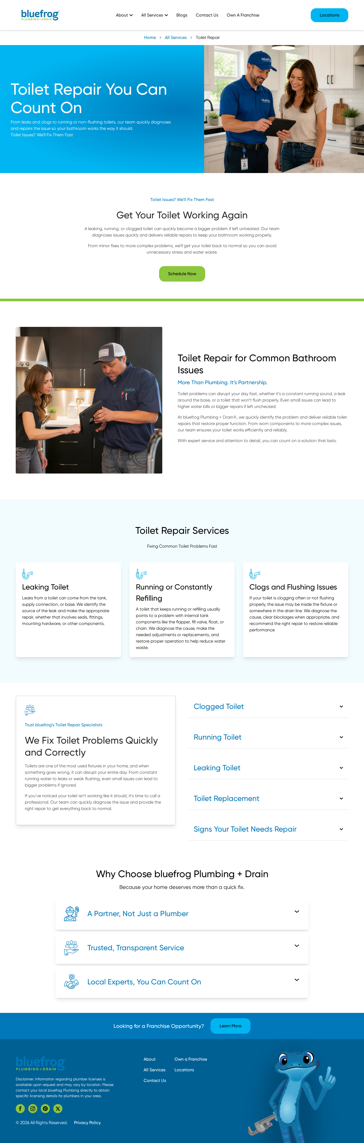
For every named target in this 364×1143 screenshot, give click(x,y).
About (150, 1059)
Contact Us (207, 15)
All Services (154, 1069)
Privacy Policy (87, 1122)
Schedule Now (182, 273)
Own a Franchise (191, 1059)
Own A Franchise (243, 15)
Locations (329, 15)
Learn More (230, 1025)
